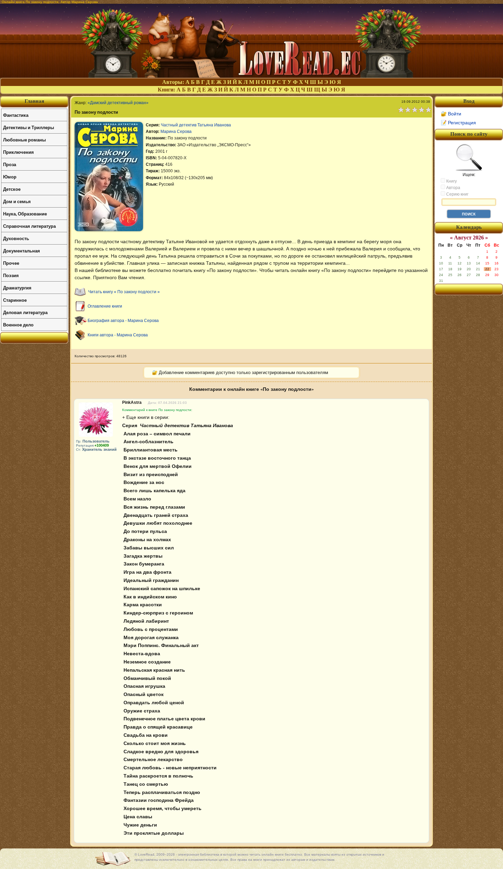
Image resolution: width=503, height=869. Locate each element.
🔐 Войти (451, 113)
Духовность (16, 238)
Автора (452, 187)
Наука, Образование (25, 213)
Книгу (451, 181)
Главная (34, 101)
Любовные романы (24, 139)
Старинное (15, 300)
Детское (12, 189)
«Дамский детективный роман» (118, 102)
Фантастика (15, 115)
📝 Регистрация (458, 122)
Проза (9, 164)
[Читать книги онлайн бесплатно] (251, 76)
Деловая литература (25, 312)
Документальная (21, 250)
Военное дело (18, 324)
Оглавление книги (105, 306)
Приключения (18, 152)
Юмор (9, 176)
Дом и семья (17, 201)
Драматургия (17, 287)
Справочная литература (29, 226)
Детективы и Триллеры (28, 127)
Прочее (11, 263)
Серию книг (456, 194)
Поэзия (11, 275)
